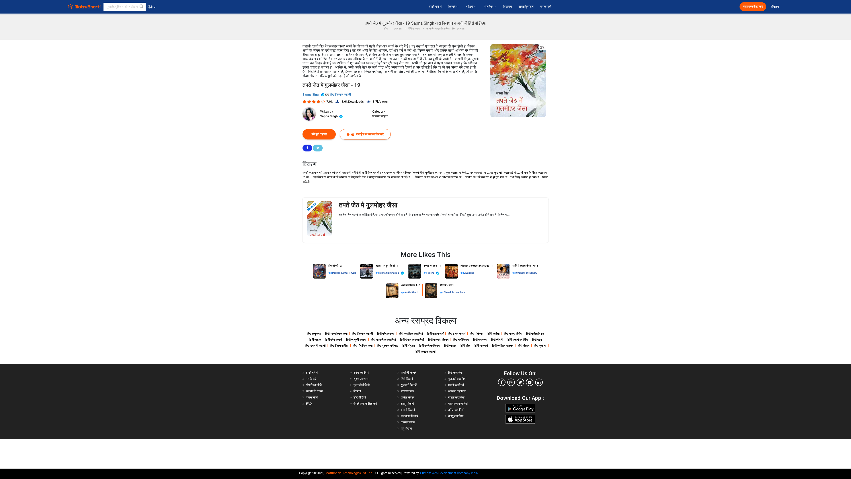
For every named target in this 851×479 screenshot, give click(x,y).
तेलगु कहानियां (455, 416)
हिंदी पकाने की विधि (517, 339)
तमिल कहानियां (456, 410)
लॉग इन (775, 6)
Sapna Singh (312, 94)
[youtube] (529, 382)
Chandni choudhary (526, 272)
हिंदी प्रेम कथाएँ (333, 339)
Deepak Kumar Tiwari (344, 272)
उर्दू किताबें (406, 428)
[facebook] (502, 382)
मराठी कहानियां (456, 385)
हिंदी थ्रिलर (408, 345)
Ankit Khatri (411, 292)
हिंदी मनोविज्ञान (461, 339)
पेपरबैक (489, 6)
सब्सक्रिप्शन (526, 6)
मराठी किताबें (407, 391)
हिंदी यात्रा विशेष (513, 333)
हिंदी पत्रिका (476, 333)
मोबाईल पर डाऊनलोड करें (369, 134)
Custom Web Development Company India (449, 473)
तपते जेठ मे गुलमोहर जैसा (368, 205)
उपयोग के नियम (314, 391)
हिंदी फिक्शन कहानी (340, 94)
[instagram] (511, 382)
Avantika (469, 272)
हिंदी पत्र (537, 339)
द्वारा (330, 272)
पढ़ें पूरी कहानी (319, 134)
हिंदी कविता (494, 333)
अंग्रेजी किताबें (408, 372)
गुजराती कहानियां (457, 379)
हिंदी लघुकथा (314, 333)
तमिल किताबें (407, 397)
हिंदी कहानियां (455, 372)
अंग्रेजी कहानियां (457, 391)
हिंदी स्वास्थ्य (480, 339)
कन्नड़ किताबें (408, 422)
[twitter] (520, 382)
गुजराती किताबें (409, 385)
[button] (142, 7)
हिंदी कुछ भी (540, 345)
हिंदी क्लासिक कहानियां (411, 333)
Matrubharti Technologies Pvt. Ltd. (350, 473)
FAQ (309, 403)
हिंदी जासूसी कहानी (356, 339)
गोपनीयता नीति (314, 385)
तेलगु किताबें (407, 403)
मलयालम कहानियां (458, 403)
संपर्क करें (545, 6)
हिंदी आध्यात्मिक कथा (336, 333)
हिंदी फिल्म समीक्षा (339, 345)
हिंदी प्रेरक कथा (385, 333)
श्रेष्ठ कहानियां (361, 372)
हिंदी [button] (150, 7)
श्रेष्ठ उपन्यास (360, 379)
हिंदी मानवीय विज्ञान (438, 339)
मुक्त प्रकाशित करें (753, 6)
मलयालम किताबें (409, 416)
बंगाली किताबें (408, 410)
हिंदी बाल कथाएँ (435, 333)
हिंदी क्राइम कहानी (425, 351)
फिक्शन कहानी (380, 116)
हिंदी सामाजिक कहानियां (383, 339)
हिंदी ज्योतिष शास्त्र (502, 345)
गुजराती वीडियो (361, 385)
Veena (431, 272)
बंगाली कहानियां (456, 397)
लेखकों (357, 391)
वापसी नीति (312, 397)
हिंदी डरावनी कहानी (315, 345)
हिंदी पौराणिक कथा (363, 345)
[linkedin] (539, 382)
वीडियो (470, 6)
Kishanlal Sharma (389, 272)
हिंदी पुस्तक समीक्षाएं (387, 345)
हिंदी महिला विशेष (535, 333)
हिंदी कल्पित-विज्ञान (429, 345)
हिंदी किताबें (407, 379)
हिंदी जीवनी (497, 339)
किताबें (452, 6)
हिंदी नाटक (315, 339)
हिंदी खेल (465, 345)
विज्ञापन (507, 6)
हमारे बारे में (435, 6)
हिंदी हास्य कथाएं (456, 333)
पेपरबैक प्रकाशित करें (365, 403)
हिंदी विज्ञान (523, 345)
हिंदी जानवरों (481, 345)
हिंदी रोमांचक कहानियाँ (412, 339)
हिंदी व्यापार (450, 345)
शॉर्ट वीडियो (359, 397)
